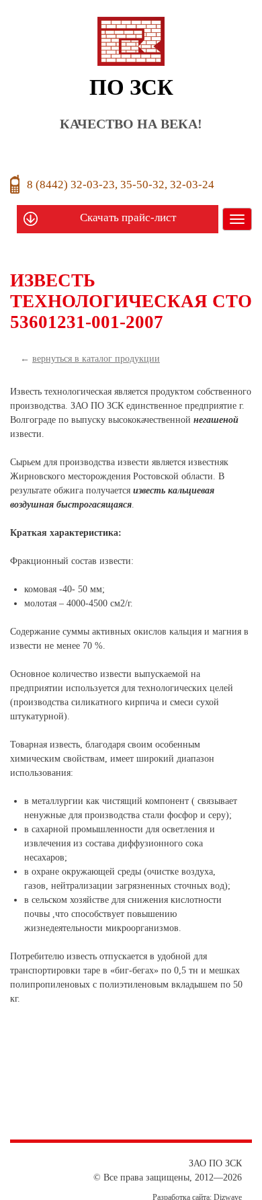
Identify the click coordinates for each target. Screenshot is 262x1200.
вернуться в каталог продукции (96, 359)
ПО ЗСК (131, 103)
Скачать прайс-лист (128, 217)
